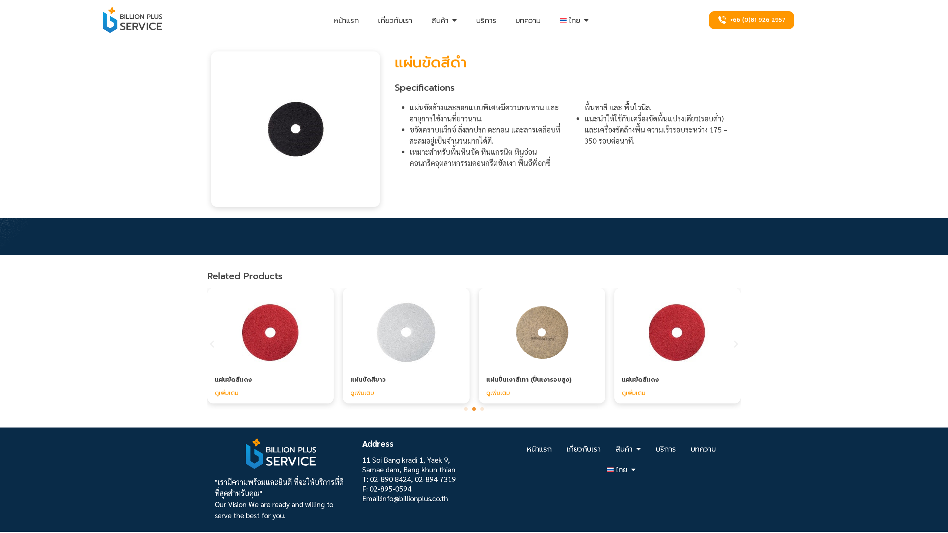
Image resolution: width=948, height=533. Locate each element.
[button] (212, 344)
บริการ (486, 20)
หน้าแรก (346, 20)
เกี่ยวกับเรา (395, 20)
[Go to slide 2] (474, 409)
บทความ (528, 20)
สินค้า (439, 20)
